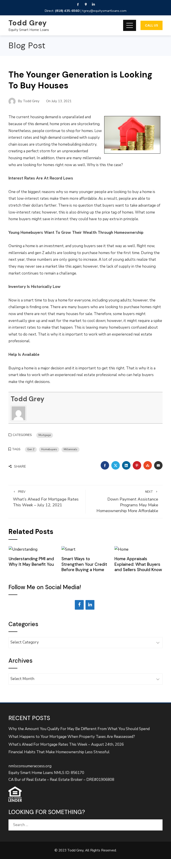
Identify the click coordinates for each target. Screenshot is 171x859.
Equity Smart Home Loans (28, 30)
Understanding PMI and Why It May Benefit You (31, 561)
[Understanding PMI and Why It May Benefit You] (23, 549)
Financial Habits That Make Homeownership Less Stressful (59, 752)
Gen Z (31, 449)
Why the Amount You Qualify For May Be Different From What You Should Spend (79, 728)
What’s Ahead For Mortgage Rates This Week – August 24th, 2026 (66, 744)
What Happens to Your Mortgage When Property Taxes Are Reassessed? (71, 736)
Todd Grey (27, 23)
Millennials (70, 449)
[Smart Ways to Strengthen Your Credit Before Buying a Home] (68, 549)
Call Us (151, 25)
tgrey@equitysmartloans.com (104, 10)
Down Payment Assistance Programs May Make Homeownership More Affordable (127, 502)
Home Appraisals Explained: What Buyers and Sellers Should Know (138, 564)
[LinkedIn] (90, 605)
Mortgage (45, 435)
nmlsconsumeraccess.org (29, 766)
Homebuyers (49, 449)
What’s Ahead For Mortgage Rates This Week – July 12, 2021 (46, 499)
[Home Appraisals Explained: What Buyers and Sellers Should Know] (121, 549)
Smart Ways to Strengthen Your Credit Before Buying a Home (84, 564)
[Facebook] (79, 605)
